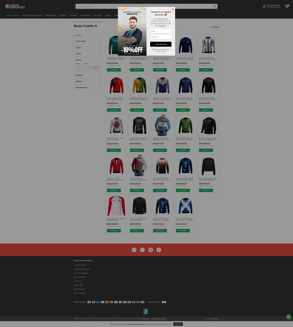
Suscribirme (160, 44)
